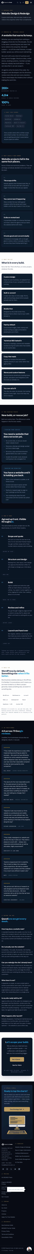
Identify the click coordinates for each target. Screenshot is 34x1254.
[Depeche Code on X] (11, 1169)
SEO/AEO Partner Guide (8, 1228)
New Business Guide (7, 1225)
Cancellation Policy (7, 1237)
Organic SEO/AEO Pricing (7, 1183)
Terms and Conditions (8, 1234)
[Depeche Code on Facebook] (3, 1169)
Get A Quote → (17, 1059)
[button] (23, 2)
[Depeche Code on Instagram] (7, 1169)
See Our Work (17, 1065)
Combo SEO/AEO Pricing (6, 1193)
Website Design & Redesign (23, 1147)
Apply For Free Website (8, 1217)
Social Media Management (23, 1159)
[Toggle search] (17, 2)
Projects (4, 1211)
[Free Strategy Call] (27, 2)
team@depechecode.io (8, 1165)
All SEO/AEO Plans (7, 1177)
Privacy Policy (6, 1231)
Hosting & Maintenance (22, 1153)
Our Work (4, 1208)
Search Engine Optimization (23, 1150)
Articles (4, 1214)
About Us (4, 1205)
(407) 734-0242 (6, 1163)
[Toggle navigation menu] (31, 2)
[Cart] (20, 2)
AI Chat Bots (19, 1162)
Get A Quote (5, 1197)
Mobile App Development (22, 1156)
